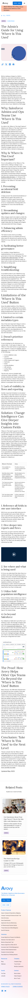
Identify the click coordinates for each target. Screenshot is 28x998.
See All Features (5, 930)
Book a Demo (17, 973)
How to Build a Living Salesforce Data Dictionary (13, 8)
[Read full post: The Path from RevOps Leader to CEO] (14, 856)
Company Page (17, 961)
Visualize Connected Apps (7, 952)
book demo (5, 905)
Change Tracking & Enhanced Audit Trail (11, 915)
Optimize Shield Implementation (8, 949)
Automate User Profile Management (10, 947)
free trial (6, 900)
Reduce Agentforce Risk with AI (9, 944)
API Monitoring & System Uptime (9, 925)
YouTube (3, 973)
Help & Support (18, 976)
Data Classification (5, 920)
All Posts (6, 15)
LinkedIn (3, 976)
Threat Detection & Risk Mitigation (9, 927)
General (4, 21)
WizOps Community (18, 966)
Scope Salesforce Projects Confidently (10, 937)
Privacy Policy (5, 986)
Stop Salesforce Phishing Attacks (9, 954)
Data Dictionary (5, 918)
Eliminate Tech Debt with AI (8, 939)
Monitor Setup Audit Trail (7, 942)
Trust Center (17, 964)
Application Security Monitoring (8, 923)
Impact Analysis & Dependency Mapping (10, 913)
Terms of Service (18, 986)
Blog (2, 961)
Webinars (3, 964)
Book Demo (17, 3)
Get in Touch (17, 978)
